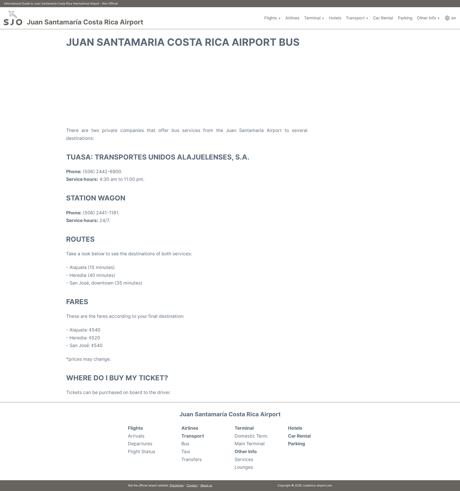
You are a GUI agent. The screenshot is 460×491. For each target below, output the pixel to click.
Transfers (191, 459)
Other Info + (428, 18)
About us (206, 485)
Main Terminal (250, 443)
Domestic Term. (251, 436)
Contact (192, 485)
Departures (140, 443)
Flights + (272, 18)
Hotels (335, 18)
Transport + (357, 18)
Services (244, 459)
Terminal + (314, 18)
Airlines (292, 18)
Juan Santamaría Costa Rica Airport (85, 22)
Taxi (185, 451)
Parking (405, 18)
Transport (192, 436)
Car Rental (383, 18)
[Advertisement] (230, 87)
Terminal (244, 428)
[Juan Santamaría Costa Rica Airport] (13, 18)
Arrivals (136, 436)
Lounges (244, 467)
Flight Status (141, 451)
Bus (185, 443)
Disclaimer (177, 485)
